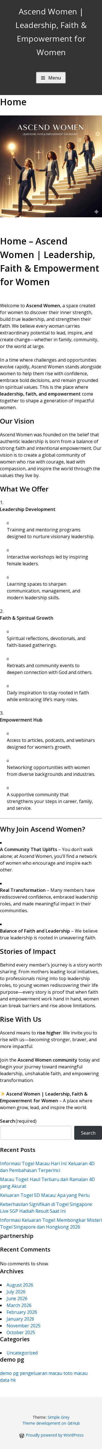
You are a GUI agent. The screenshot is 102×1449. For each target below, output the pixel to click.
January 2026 (20, 1319)
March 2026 (19, 1305)
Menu (54, 78)
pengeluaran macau (41, 1373)
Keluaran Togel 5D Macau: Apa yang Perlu (45, 1195)
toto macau (75, 1373)
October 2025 (21, 1332)
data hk (8, 1380)
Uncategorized (22, 1353)
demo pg (9, 1373)
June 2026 (17, 1298)
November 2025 (24, 1326)
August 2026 (20, 1285)
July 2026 (16, 1292)
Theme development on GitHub (51, 1423)
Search (18, 1121)
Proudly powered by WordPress (55, 1435)
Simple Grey (58, 1417)
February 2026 (22, 1312)
